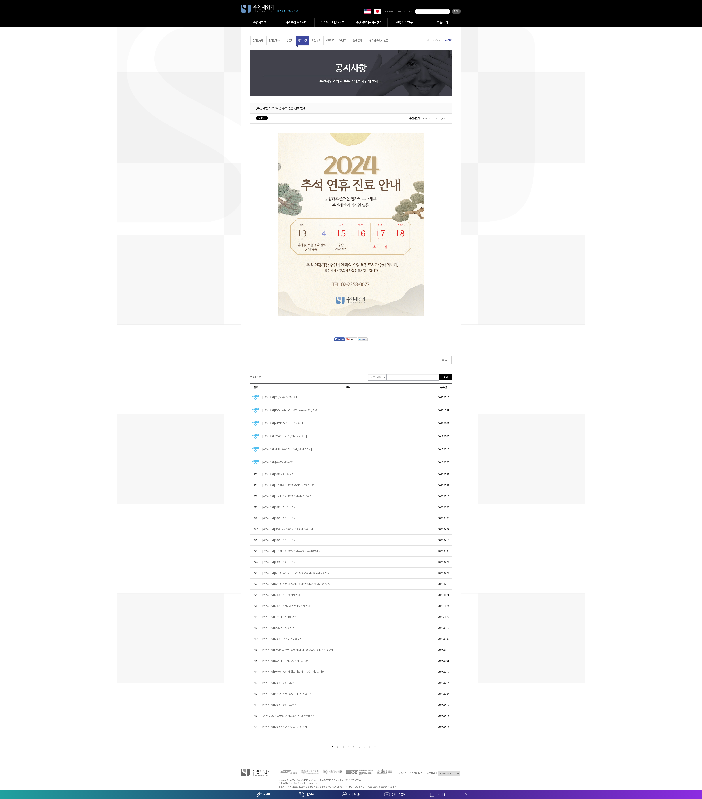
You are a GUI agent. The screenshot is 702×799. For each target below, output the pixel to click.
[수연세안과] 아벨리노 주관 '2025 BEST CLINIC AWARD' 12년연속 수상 (297, 649)
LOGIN (390, 11)
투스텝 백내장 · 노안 (333, 22)
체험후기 (316, 40)
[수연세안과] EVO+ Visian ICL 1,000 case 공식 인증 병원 (289, 410)
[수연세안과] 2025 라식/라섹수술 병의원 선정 (284, 726)
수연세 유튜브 (357, 40)
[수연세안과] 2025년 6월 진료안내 (279, 705)
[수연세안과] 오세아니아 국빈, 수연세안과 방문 (285, 660)
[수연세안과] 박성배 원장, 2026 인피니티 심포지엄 (287, 496)
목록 (444, 359)
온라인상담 (257, 40)
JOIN (399, 11)
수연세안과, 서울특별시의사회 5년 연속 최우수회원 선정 (289, 715)
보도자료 (329, 40)
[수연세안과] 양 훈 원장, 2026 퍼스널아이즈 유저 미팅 (288, 529)
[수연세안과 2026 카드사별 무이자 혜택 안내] (284, 436)
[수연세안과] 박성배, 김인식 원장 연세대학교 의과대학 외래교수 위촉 (295, 573)
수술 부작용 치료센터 (369, 22)
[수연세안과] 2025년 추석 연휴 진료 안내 (282, 639)
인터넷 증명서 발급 (378, 40)
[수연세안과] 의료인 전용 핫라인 (278, 628)
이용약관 (402, 773)
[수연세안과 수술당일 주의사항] (277, 462)
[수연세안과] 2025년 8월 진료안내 (279, 683)
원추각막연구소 (405, 22)
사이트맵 (431, 773)
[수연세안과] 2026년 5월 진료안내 (279, 540)
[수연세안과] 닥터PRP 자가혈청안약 (280, 617)
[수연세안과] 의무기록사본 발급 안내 (280, 397)
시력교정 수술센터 (296, 22)
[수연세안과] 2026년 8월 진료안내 (279, 474)
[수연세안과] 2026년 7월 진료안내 (279, 507)
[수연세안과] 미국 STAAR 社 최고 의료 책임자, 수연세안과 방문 (293, 671)
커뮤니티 (442, 22)
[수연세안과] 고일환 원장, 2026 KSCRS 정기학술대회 (288, 485)
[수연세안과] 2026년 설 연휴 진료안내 (280, 595)
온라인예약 (273, 40)
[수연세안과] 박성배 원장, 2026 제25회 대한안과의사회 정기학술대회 (296, 584)
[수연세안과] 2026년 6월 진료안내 (279, 518)
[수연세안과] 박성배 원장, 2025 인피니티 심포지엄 (287, 694)
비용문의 (288, 40)
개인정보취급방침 (417, 773)
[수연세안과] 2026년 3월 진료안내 (279, 562)
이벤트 (342, 40)
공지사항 (302, 40)
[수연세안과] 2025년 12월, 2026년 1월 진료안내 (286, 606)
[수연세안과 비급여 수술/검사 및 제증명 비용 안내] (287, 449)
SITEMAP (408, 11)
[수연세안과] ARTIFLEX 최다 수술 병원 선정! (283, 423)
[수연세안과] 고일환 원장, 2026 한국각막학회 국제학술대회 (291, 551)
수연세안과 (260, 22)
